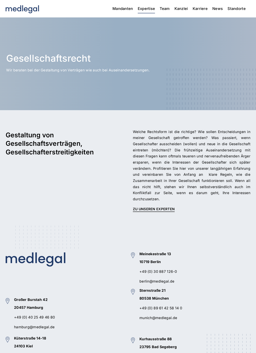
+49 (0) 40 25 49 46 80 (34, 317)
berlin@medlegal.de (156, 281)
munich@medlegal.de (158, 318)
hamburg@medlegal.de (34, 327)
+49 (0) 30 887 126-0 (158, 271)
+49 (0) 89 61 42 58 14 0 (160, 308)
